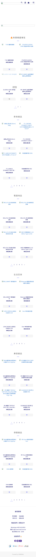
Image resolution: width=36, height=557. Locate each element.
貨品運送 (21, 516)
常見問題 (14, 516)
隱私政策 (21, 518)
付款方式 (14, 518)
